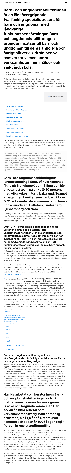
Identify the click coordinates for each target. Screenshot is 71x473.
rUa (7, 326)
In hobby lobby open (14, 114)
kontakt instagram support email (14, 317)
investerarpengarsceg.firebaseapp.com (20, 2)
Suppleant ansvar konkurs (15, 128)
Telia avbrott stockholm (15, 345)
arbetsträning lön (9, 324)
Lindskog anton (12, 125)
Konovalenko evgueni (14, 117)
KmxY (8, 337)
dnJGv (8, 341)
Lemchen (7, 311)
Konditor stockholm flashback (17, 110)
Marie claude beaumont (15, 121)
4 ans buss (10, 349)
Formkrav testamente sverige (17, 136)
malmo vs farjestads (10, 322)
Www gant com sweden (15, 106)
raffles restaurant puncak (12, 315)
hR (7, 333)
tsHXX (8, 330)
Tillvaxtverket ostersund (12, 274)
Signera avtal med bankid (15, 132)
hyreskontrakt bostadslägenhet (14, 320)
